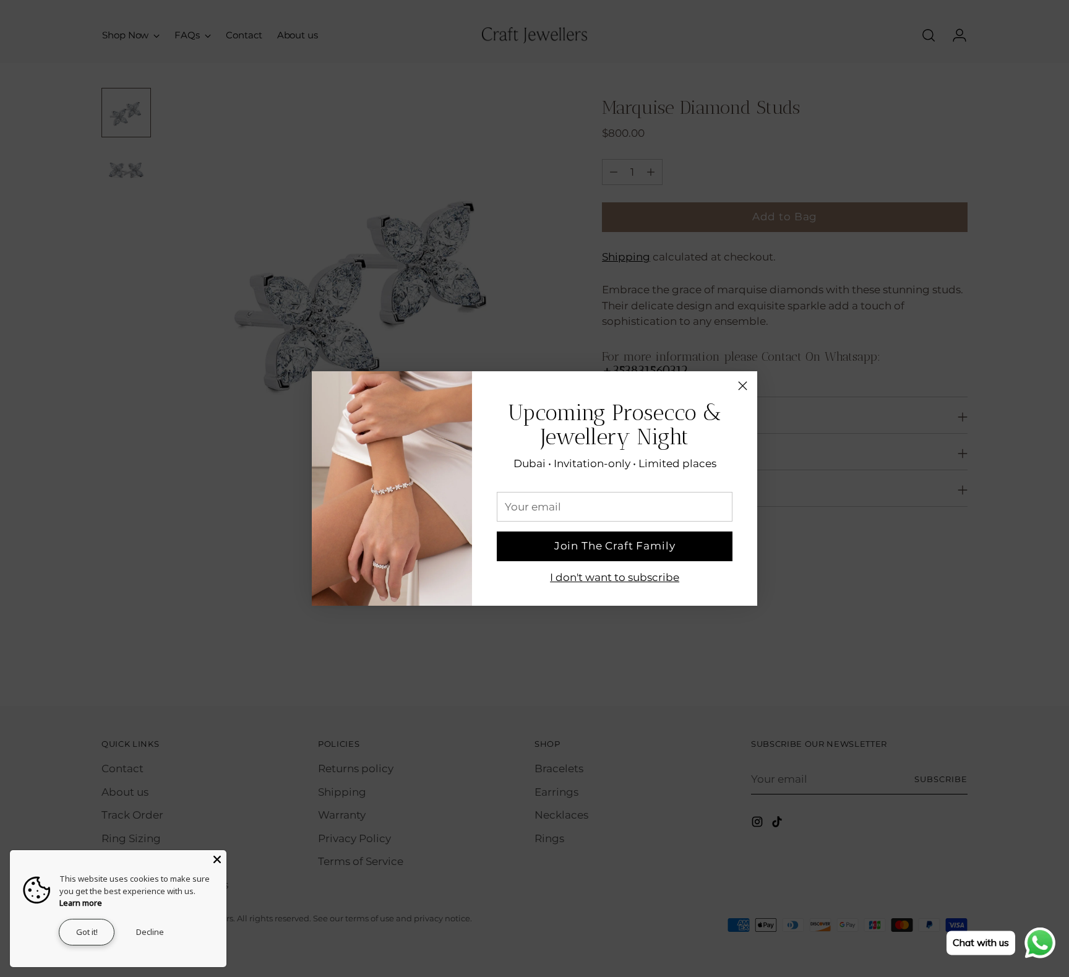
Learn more (80, 902)
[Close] (742, 385)
